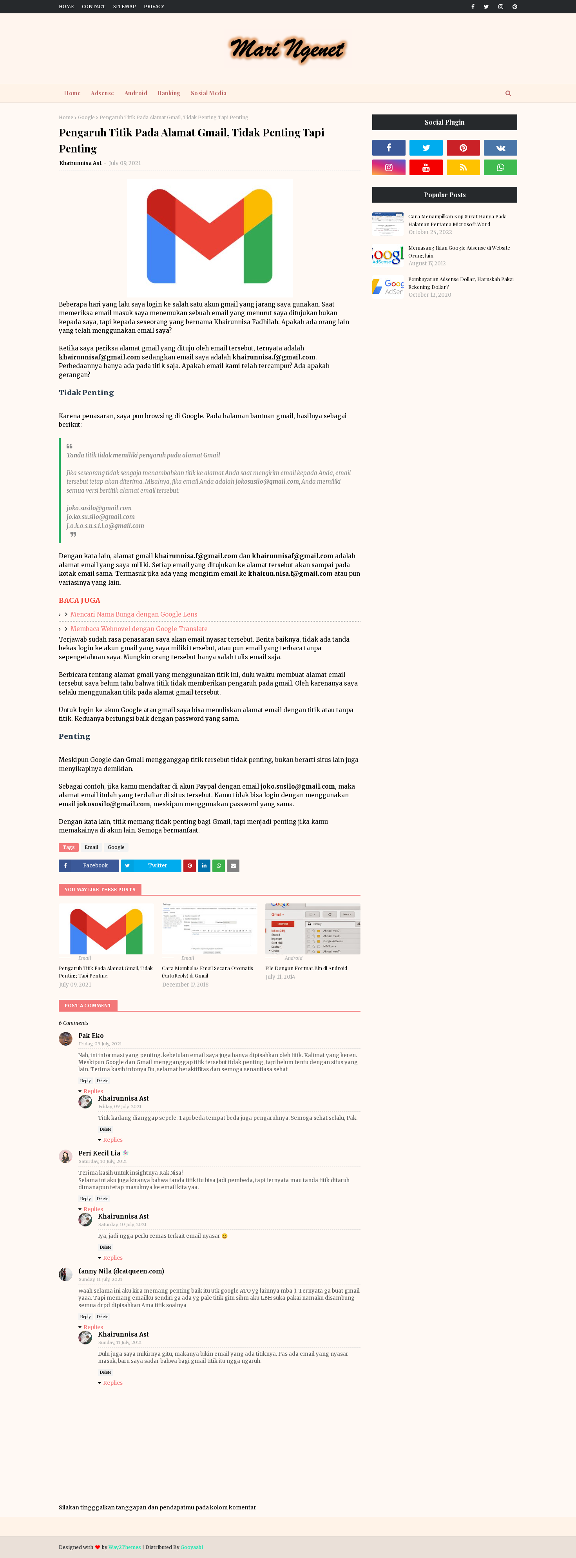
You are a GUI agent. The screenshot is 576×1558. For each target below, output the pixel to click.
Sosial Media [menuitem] (209, 93)
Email (91, 847)
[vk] (500, 148)
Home (66, 6)
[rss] (463, 167)
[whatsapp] (500, 167)
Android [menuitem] (136, 93)
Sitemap (124, 6)
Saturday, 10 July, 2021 (103, 1161)
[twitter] (486, 6)
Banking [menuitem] (169, 93)
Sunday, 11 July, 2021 (100, 1279)
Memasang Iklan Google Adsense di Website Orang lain (459, 251)
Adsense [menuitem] (102, 93)
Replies (93, 1091)
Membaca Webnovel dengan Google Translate (139, 629)
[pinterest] (513, 6)
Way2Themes (125, 1547)
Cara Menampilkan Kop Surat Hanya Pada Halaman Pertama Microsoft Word (457, 220)
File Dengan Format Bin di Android (306, 968)
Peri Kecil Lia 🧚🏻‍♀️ (103, 1153)
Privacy (154, 6)
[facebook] (473, 6)
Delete (102, 1080)
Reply (85, 1080)
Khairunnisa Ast (80, 163)
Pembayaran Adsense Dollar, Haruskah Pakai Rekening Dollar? (461, 283)
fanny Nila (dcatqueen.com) (121, 1271)
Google (86, 117)
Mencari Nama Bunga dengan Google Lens (134, 614)
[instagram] (501, 6)
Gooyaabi (192, 1547)
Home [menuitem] (72, 93)
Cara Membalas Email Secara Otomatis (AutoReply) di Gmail (207, 972)
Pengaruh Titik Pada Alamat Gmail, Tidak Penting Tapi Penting (106, 972)
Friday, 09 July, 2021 (100, 1044)
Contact (93, 6)
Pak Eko (91, 1035)
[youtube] (426, 167)
